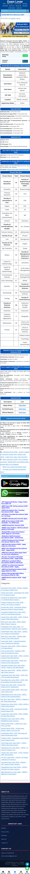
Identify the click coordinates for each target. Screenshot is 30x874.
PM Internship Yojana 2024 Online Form (18, 169)
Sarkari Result (17, 3)
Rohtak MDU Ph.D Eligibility (9, 464)
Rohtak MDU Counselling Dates (18, 462)
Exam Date (5, 5)
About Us (3, 839)
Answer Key (18, 5)
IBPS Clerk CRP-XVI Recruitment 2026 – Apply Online (14, 507)
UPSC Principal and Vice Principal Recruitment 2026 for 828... (12, 541)
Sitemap (3, 828)
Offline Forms (10, 3)
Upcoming (24, 3)
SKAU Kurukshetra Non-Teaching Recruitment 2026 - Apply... (12, 511)
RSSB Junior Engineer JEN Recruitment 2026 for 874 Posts (14, 528)
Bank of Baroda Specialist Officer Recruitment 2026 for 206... (12, 574)
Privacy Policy (5, 831)
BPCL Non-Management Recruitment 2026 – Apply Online (14, 549)
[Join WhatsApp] (27, 868)
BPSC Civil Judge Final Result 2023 (14, 467)
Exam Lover (15, 1)
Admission (24, 5)
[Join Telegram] (27, 864)
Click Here (22, 405)
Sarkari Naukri (11, 8)
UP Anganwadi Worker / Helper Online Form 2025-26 (14, 502)
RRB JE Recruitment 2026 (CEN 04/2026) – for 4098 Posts (12, 522)
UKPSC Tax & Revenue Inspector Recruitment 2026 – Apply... (12, 566)
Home (4, 3)
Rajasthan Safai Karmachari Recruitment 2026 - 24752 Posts (12, 536)
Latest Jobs (19, 8)
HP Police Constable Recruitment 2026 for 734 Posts (14, 515)
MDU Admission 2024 (10, 459)
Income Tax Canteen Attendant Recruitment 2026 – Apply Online (12, 557)
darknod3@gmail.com (11, 856)
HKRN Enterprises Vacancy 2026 (13, 525)
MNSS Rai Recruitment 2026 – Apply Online (13, 578)
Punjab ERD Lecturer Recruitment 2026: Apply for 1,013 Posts (12, 532)
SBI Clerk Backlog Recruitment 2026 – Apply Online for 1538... (14, 570)
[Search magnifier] (27, 10)
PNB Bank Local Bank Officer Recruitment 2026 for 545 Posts (12, 561)
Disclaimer (4, 835)
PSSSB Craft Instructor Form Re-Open (14, 518)
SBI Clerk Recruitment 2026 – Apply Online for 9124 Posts (13, 545)
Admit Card (11, 5)
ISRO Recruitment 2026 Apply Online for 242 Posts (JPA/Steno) (14, 553)
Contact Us (4, 842)
